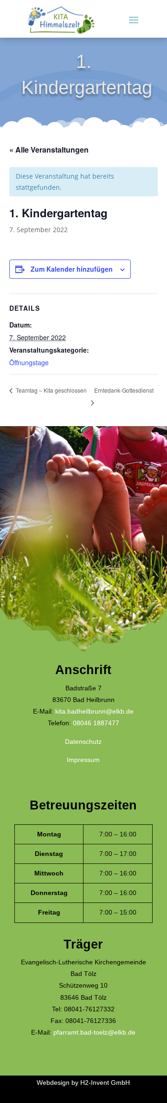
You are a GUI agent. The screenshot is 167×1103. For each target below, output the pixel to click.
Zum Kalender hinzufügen (72, 269)
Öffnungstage (29, 362)
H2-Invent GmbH (105, 1082)
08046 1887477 (96, 723)
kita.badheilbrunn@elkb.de (94, 711)
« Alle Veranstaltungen (49, 149)
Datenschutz (83, 741)
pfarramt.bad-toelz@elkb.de (94, 1032)
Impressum (83, 759)
